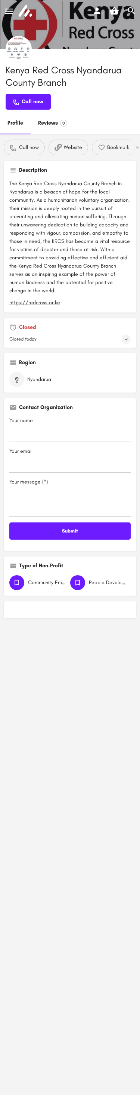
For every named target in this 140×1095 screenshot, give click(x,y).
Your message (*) (28, 482)
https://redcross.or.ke (34, 302)
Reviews (51, 123)
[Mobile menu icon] (9, 11)
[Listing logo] (19, 49)
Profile (15, 123)
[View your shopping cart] (114, 11)
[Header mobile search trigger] (131, 11)
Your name (21, 420)
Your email (20, 451)
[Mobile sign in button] (97, 11)
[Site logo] (26, 11)
